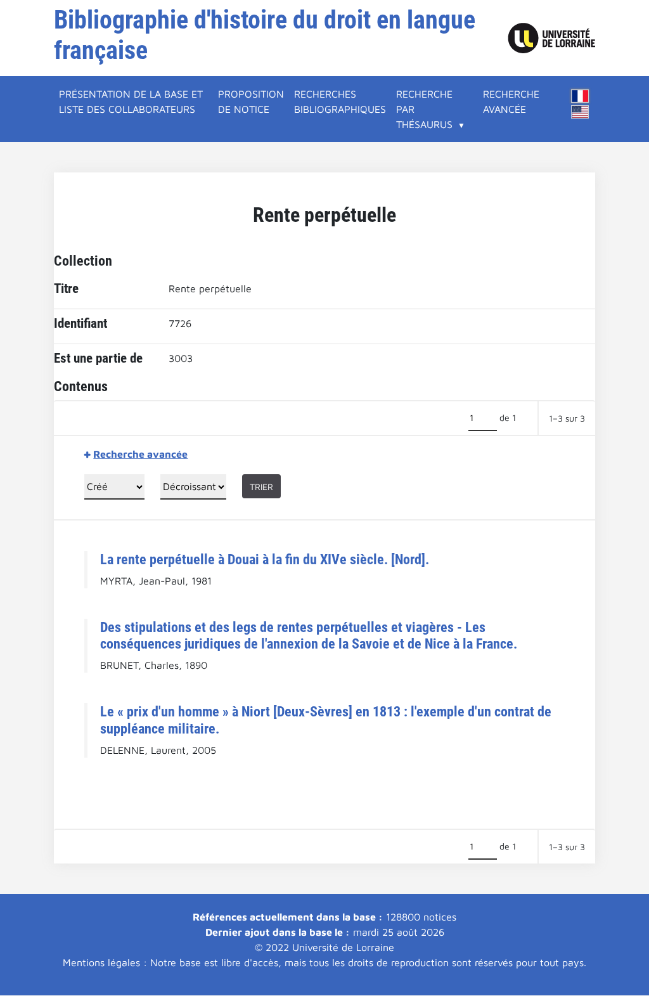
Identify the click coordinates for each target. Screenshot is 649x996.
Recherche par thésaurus (424, 109)
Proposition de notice (251, 101)
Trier (261, 486)
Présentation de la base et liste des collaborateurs (131, 101)
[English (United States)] (580, 112)
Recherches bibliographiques (340, 101)
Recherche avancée (511, 101)
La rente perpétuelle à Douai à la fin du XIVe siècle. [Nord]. (264, 559)
